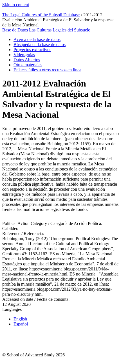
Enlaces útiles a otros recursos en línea (47, 69)
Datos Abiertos (27, 59)
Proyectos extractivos (32, 49)
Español (21, 324)
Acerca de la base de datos (37, 39)
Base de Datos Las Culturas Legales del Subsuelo (46, 30)
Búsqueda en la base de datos (40, 44)
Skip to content (15, 4)
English (20, 319)
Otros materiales (28, 64)
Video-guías (24, 54)
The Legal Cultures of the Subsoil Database (41, 14)
